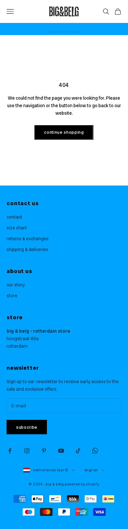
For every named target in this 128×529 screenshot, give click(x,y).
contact (14, 217)
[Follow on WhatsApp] (95, 450)
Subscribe (26, 427)
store (12, 296)
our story (16, 285)
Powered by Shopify (82, 484)
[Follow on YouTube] (61, 450)
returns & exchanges (28, 239)
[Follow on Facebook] (10, 450)
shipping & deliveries (27, 249)
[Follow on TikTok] (78, 450)
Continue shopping (64, 132)
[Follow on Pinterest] (44, 450)
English (91, 470)
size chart (17, 228)
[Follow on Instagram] (27, 450)
